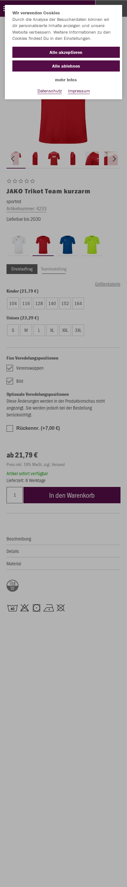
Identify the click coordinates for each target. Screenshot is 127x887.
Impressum (79, 91)
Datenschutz (49, 91)
